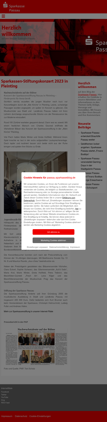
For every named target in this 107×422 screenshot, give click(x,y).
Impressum (75, 247)
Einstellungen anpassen (37, 247)
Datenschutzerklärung (59, 247)
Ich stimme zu (53, 232)
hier (77, 208)
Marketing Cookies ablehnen (53, 240)
